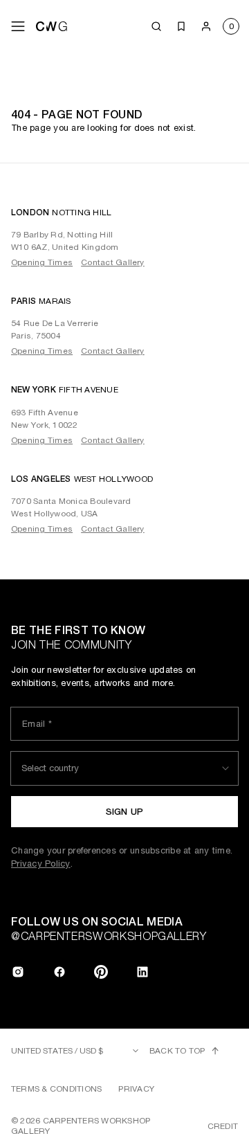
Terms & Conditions (56, 1089)
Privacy (136, 1089)
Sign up (125, 811)
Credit (223, 1126)
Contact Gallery (113, 262)
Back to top (177, 1051)
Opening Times (42, 262)
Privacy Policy (41, 863)
